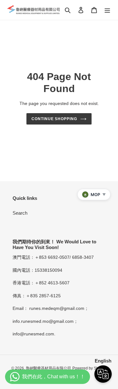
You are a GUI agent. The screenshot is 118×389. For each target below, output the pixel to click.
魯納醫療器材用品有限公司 (48, 368)
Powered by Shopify (89, 368)
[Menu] (107, 10)
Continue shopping (54, 119)
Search (20, 213)
